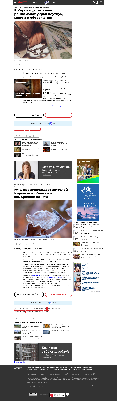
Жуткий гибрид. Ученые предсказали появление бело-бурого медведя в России (92, 250)
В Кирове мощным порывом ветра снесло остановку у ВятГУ (60, 331)
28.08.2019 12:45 (18, 7)
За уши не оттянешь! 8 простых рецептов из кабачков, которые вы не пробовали (92, 244)
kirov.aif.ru (36, 276)
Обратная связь (87, 367)
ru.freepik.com (52, 239)
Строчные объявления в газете (61, 369)
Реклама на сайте (32, 369)
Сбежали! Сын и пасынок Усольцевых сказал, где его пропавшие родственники (92, 232)
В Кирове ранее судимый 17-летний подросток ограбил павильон (59, 149)
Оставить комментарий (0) (58, 115)
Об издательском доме (34, 367)
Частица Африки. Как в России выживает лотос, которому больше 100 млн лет (91, 238)
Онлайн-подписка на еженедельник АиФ (55, 367)
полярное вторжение (54, 278)
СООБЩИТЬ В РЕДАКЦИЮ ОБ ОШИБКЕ (82, 369)
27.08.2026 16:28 (18, 185)
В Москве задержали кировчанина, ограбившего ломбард (59, 143)
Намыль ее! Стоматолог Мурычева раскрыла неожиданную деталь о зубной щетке (91, 226)
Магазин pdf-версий (75, 367)
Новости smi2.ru (20, 179)
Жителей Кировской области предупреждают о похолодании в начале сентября (60, 326)
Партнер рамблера (43, 394)
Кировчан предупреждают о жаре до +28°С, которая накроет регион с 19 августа (32, 332)
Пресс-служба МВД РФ (21, 60)
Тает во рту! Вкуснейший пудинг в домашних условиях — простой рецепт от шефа (91, 256)
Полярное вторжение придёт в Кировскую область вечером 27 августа (31, 326)
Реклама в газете (45, 369)
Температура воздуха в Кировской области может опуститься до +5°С (32, 338)
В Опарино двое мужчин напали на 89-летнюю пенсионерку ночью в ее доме (31, 155)
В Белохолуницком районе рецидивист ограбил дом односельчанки (30, 143)
